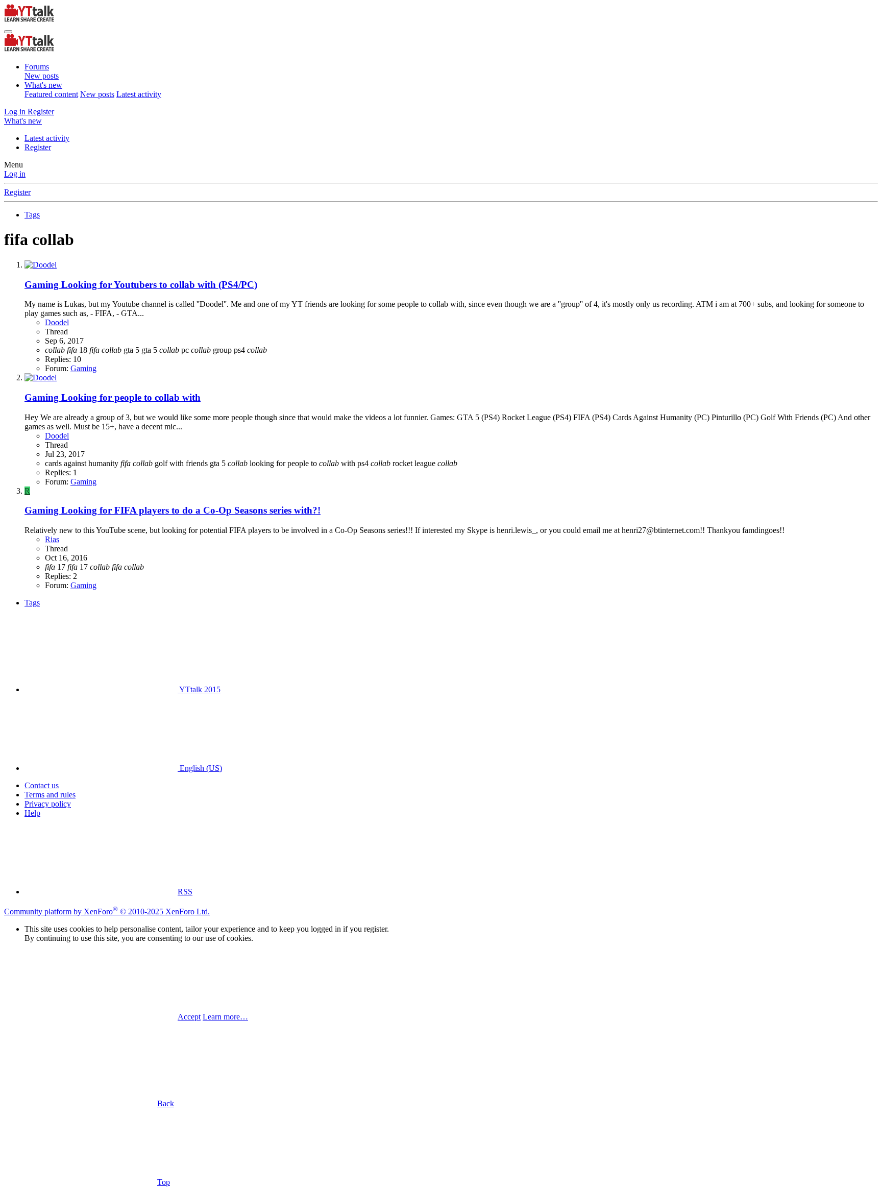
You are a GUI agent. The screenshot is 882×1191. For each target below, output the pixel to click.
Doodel (57, 322)
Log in (15, 173)
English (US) (200, 768)
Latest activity (138, 94)
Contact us (41, 785)
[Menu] (8, 31)
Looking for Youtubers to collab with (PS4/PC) (140, 284)
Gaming (83, 368)
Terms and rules (50, 794)
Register (37, 147)
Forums (36, 66)
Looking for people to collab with (112, 397)
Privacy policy (47, 803)
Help (32, 813)
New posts (41, 75)
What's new (43, 85)
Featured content (51, 94)
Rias (52, 539)
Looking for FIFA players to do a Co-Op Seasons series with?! (172, 510)
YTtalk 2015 (199, 689)
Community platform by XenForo (107, 911)
